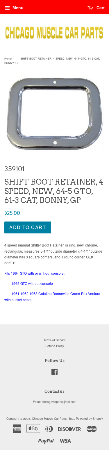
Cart (100, 7)
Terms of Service (55, 340)
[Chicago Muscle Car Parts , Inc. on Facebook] (54, 373)
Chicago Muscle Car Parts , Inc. (53, 418)
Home (8, 58)
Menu (17, 7)
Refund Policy (54, 346)
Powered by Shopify (89, 418)
